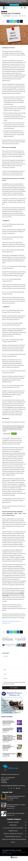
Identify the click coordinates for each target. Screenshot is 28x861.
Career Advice (4, 11)
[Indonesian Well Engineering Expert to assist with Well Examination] (19, 746)
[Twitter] (11, 21)
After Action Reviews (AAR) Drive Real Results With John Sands (9, 722)
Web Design (9, 854)
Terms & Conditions (12, 852)
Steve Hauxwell (7, 15)
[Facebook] (8, 21)
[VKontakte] (16, 788)
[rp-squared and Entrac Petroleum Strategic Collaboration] (19, 729)
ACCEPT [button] (14, 433)
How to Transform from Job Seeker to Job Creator (20, 639)
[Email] (21, 21)
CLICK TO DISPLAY (14, 4)
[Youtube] (19, 788)
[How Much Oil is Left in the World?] (3, 813)
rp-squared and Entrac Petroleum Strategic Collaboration (8, 729)
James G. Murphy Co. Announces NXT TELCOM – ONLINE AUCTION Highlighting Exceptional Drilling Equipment (9, 738)
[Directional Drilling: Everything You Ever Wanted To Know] (3, 796)
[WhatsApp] (14, 21)
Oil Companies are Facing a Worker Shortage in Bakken (7, 639)
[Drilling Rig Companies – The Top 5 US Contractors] (3, 805)
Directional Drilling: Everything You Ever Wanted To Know (16, 797)
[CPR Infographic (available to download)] (19, 755)
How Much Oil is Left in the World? (15, 813)
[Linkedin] (18, 21)
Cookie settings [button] (6, 433)
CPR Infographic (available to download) (9, 754)
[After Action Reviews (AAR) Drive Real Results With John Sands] (19, 722)
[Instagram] (11, 788)
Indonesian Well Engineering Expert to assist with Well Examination (8, 747)
